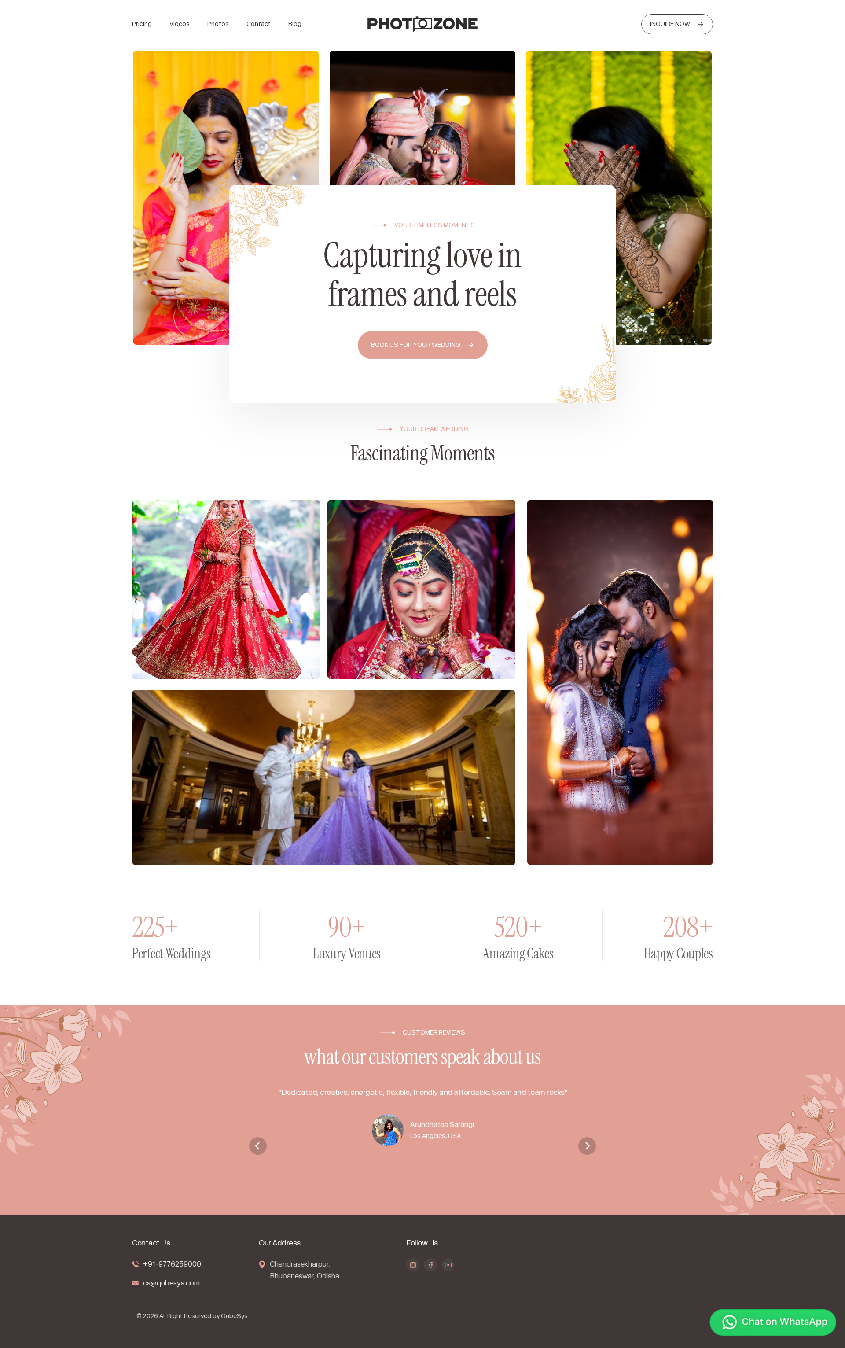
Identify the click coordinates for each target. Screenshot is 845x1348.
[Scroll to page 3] (432, 1194)
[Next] (587, 1146)
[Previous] (258, 1146)
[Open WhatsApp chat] (772, 1324)
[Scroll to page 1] (412, 1194)
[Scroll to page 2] (422, 1194)
